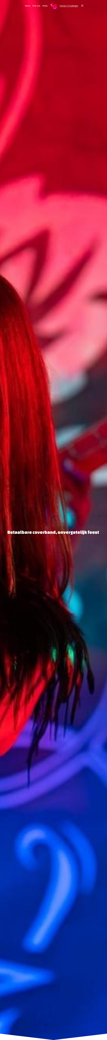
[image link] (53, 6)
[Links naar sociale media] (82, 6)
